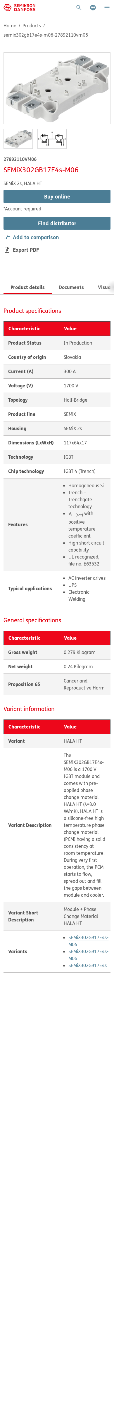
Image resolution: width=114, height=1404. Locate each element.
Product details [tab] (28, 287)
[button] (92, 7)
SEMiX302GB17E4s (87, 965)
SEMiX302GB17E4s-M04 (88, 941)
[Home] (19, 7)
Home (10, 25)
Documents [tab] (71, 287)
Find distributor (57, 223)
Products (32, 25)
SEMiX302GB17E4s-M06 (88, 955)
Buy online (57, 196)
